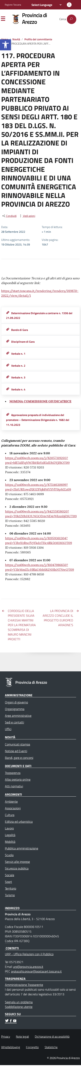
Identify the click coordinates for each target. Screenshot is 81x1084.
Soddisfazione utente (18, 1006)
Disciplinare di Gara (23, 342)
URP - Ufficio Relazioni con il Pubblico (29, 954)
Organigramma (14, 709)
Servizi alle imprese (17, 861)
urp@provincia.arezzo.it (28, 966)
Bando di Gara (19, 330)
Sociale (9, 875)
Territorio (10, 888)
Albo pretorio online (17, 779)
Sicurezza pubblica (17, 868)
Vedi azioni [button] (28, 216)
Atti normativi (14, 786)
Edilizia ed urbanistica (19, 821)
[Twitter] (7, 1021)
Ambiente (11, 801)
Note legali (22, 1036)
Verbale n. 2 (18, 365)
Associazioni (13, 808)
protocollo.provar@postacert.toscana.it (36, 971)
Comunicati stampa (17, 744)
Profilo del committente (38, 39)
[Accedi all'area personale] (69, 4)
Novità (16, 39)
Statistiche (51, 1047)
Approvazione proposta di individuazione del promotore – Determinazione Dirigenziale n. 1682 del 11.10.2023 (37, 420)
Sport (8, 881)
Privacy (5, 1036)
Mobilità (10, 841)
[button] (5, 44)
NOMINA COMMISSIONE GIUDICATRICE (40, 401)
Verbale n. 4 (18, 389)
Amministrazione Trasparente (24, 984)
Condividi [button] (11, 216)
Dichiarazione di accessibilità (52, 1036)
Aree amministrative (18, 715)
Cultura (9, 815)
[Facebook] (11, 1021)
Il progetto (32, 1047)
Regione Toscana (13, 4)
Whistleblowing (10, 1047)
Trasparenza (12, 772)
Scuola (9, 855)
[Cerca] (71, 19)
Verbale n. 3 (18, 377)
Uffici (8, 729)
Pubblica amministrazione (21, 848)
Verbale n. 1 (18, 354)
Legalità (10, 835)
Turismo (10, 895)
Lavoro (9, 828)
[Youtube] (15, 1021)
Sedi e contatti (14, 722)
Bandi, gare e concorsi (19, 757)
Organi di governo (16, 702)
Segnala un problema (19, 1002)
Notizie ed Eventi (16, 751)
